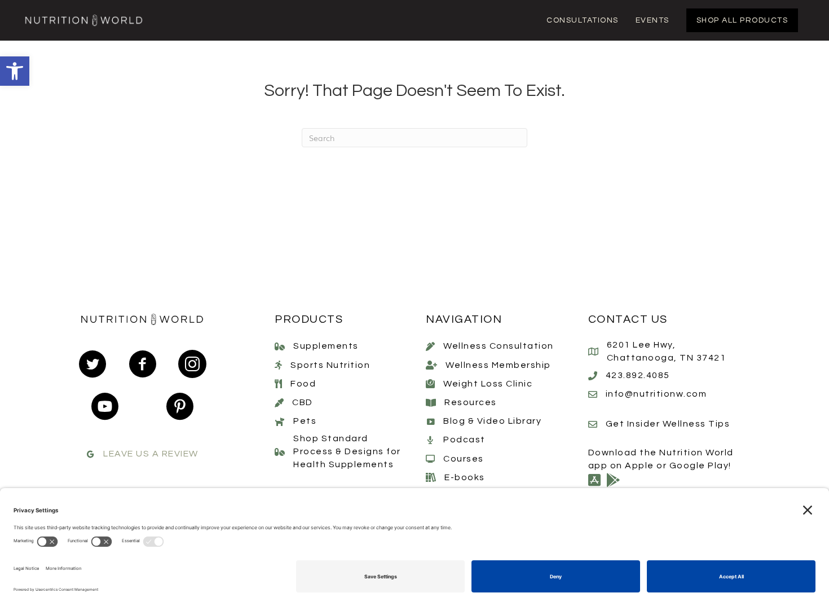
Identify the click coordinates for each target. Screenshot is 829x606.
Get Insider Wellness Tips (668, 423)
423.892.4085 (638, 375)
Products (309, 319)
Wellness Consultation (498, 345)
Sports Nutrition (330, 365)
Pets (304, 420)
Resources (470, 402)
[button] (14, 71)
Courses (463, 458)
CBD (302, 402)
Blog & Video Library (492, 420)
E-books (464, 477)
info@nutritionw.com (656, 393)
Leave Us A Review (151, 453)
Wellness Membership (498, 365)
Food (303, 383)
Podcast (464, 439)
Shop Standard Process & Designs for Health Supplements (347, 451)
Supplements (326, 345)
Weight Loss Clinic (487, 383)
